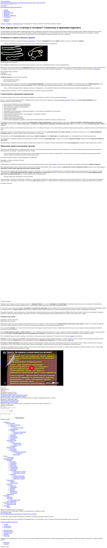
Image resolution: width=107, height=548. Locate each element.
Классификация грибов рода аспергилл (11, 7)
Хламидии (13, 474)
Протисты (9, 484)
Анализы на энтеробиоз (19, 432)
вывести (72, 336)
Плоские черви (11, 447)
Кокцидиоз (13, 485)
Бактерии (9, 460)
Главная (6, 10)
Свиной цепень (17, 444)
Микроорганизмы (8, 12)
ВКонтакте (7, 19)
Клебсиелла (13, 464)
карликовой (97, 69)
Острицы (12, 430)
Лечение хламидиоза (18, 476)
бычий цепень (31, 41)
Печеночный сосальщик (19, 451)
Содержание (7, 17)
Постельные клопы (15, 500)
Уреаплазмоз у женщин (19, 471)
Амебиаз (12, 481)
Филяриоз (12, 439)
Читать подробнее (32, 514)
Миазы (9, 507)
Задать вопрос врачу (6, 512)
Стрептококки (14, 468)
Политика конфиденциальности (9, 522)
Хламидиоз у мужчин (19, 478)
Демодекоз (10, 497)
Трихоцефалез (13, 437)
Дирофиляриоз (14, 429)
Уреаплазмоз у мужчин (19, 473)
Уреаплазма (13, 470)
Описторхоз (13, 449)
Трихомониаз (10, 494)
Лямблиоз (12, 488)
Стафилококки (14, 467)
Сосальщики (13, 450)
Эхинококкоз (13, 446)
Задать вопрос (7, 527)
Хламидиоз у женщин (19, 477)
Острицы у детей (17, 433)
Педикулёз (10, 498)
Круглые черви (11, 423)
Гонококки (13, 461)
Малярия (12, 490)
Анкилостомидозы (15, 425)
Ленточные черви (12, 393)
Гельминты (7, 11)
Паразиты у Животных (10, 15)
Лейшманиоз (13, 487)
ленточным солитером (64, 100)
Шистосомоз (16, 454)
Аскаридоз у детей (18, 427)
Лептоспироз (13, 466)
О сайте (6, 524)
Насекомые (7, 14)
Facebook (6, 21)
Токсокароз (13, 434)
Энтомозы (6, 505)
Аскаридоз (13, 426)
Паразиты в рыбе (11, 504)
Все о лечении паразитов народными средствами (14, 514)
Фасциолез (19, 453)
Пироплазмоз (13, 491)
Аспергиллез (10, 457)
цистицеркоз (53, 164)
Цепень (12, 442)
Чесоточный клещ (12, 501)
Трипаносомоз (14, 483)
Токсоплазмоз (13, 493)
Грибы (5, 456)
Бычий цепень (17, 443)
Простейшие (10, 480)
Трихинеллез (13, 436)
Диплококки (13, 463)
